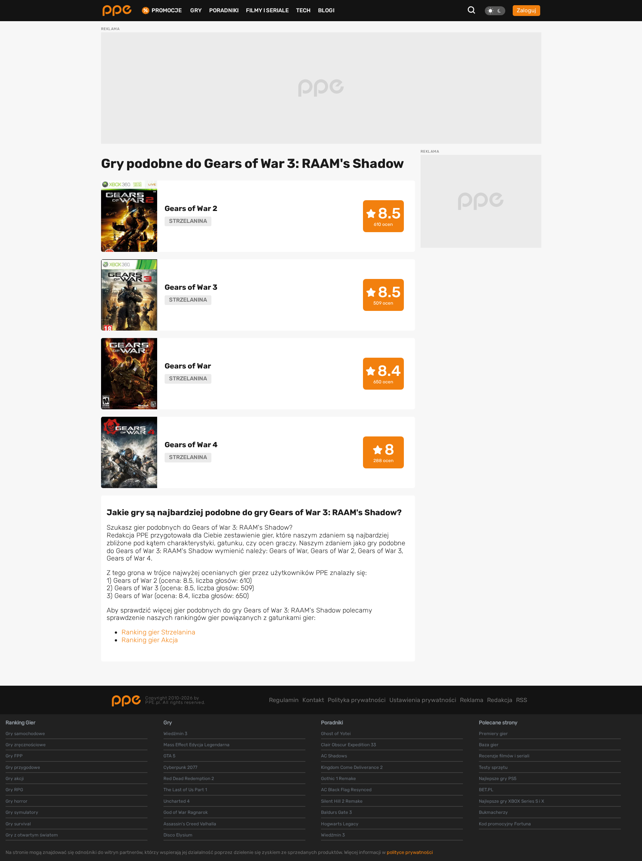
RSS (521, 700)
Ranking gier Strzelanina (158, 632)
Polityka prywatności (357, 700)
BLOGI (326, 10)
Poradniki (224, 10)
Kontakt (313, 700)
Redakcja (499, 700)
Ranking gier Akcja (149, 640)
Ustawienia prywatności (422, 700)
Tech (303, 10)
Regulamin (284, 700)
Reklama (471, 700)
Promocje (167, 10)
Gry (196, 10)
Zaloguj (526, 10)
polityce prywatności (410, 852)
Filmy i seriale (267, 10)
